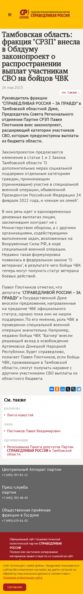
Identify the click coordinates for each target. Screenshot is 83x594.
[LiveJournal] (73, 389)
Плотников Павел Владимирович (33, 431)
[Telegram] (78, 389)
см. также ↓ (70, 92)
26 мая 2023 (12, 87)
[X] (68, 389)
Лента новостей (20, 415)
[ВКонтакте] (51, 389)
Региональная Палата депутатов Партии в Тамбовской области (40, 450)
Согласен (14, 587)
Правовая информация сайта (22, 577)
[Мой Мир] (62, 389)
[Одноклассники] (57, 389)
